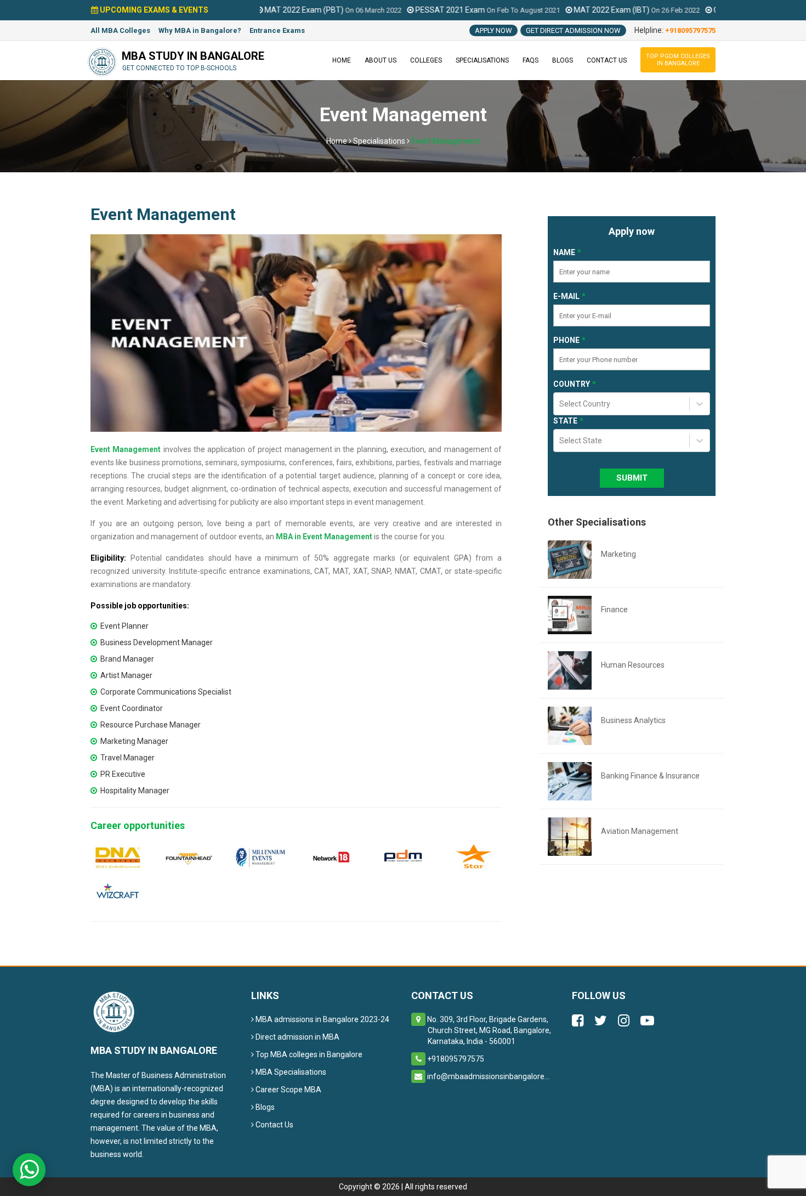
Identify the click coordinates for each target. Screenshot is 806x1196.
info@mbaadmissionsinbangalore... (488, 1076)
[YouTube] (647, 1022)
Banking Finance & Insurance (650, 775)
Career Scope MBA (287, 1089)
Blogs (562, 60)
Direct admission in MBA (296, 1037)
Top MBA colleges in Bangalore (308, 1054)
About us (380, 60)
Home (341, 60)
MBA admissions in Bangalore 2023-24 (321, 1019)
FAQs (530, 60)
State (565, 420)
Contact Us (273, 1124)
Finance (614, 609)
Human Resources (633, 665)
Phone (566, 340)
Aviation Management (639, 831)
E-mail (566, 296)
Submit (632, 478)
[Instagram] (623, 1022)
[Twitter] (600, 1022)
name (564, 252)
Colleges (426, 60)
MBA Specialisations (290, 1072)
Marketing (618, 554)
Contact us (607, 60)
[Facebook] (577, 1022)
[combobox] (560, 411)
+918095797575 (690, 30)
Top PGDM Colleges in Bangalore (678, 60)
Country (571, 384)
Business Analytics (633, 720)
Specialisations (482, 60)
